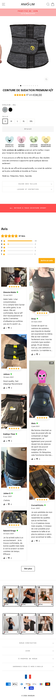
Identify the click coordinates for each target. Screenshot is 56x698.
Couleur (8, 105)
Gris (5, 109)
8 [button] (33, 86)
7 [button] (31, 86)
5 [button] (27, 86)
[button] (23, 95)
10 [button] (37, 86)
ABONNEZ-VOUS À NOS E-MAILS (28, 667)
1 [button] (18, 86)
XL (24, 121)
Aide (28, 651)
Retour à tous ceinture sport (29, 208)
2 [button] (20, 85)
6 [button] (29, 86)
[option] (28, 12)
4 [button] (25, 86)
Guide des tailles (28, 184)
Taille (5, 116)
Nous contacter (28, 643)
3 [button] (23, 86)
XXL (31, 121)
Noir (10, 109)
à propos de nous (28, 659)
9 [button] (35, 86)
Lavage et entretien (28, 189)
